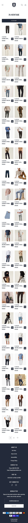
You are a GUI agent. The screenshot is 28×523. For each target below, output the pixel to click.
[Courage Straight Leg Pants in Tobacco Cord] (20, 112)
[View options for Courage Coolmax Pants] (25, 39)
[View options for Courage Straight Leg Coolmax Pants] (12, 121)
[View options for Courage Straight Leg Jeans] (25, 101)
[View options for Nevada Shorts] (25, 430)
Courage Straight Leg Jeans (19, 100)
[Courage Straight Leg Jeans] (20, 91)
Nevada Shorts (18, 430)
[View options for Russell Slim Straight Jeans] (25, 162)
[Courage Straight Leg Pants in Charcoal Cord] (7, 153)
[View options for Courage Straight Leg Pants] (25, 142)
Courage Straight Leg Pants (19, 141)
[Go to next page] (17, 438)
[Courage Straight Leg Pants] (20, 132)
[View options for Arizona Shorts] (12, 245)
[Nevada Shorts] (20, 421)
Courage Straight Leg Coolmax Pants (6, 121)
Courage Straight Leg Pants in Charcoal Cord (6, 162)
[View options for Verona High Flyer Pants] (12, 39)
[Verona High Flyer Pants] (7, 29)
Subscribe (14, 506)
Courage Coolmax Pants (19, 38)
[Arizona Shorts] (7, 236)
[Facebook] (12, 485)
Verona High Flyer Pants (5, 38)
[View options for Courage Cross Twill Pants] (25, 59)
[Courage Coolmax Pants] (20, 29)
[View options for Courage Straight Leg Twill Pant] (25, 265)
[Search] (22, 5)
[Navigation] (2, 5)
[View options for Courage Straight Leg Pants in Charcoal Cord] (12, 162)
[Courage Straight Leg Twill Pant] (20, 256)
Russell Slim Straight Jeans (18, 162)
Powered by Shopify (14, 520)
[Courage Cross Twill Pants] (20, 50)
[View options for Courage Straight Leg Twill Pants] (25, 183)
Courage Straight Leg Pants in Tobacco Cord (19, 121)
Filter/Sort (14, 20)
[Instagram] (16, 485)
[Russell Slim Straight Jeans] (20, 153)
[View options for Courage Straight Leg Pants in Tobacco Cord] (25, 121)
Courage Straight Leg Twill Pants (19, 182)
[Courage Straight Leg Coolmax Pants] (7, 112)
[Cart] (25, 5)
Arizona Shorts (6, 244)
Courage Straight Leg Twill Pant (19, 265)
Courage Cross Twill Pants (18, 59)
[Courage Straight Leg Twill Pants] (20, 174)
